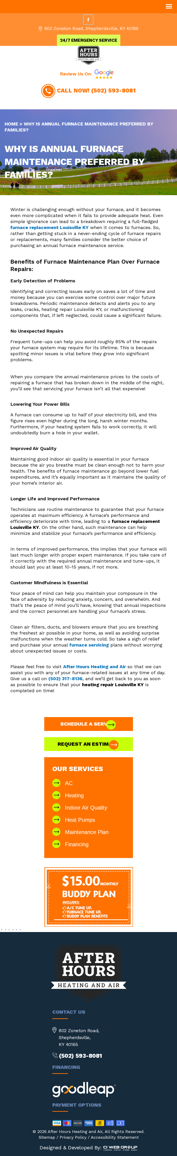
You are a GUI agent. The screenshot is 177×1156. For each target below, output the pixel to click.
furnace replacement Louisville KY (49, 227)
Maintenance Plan (87, 832)
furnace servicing (89, 645)
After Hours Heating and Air (94, 666)
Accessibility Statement (115, 1137)
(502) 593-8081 (113, 90)
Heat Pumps (80, 820)
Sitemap (46, 1137)
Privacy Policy (73, 1137)
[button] (169, 6)
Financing (76, 844)
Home (11, 124)
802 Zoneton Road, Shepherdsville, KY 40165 (91, 28)
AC (69, 783)
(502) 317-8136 (65, 678)
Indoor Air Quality (86, 807)
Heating (74, 795)
